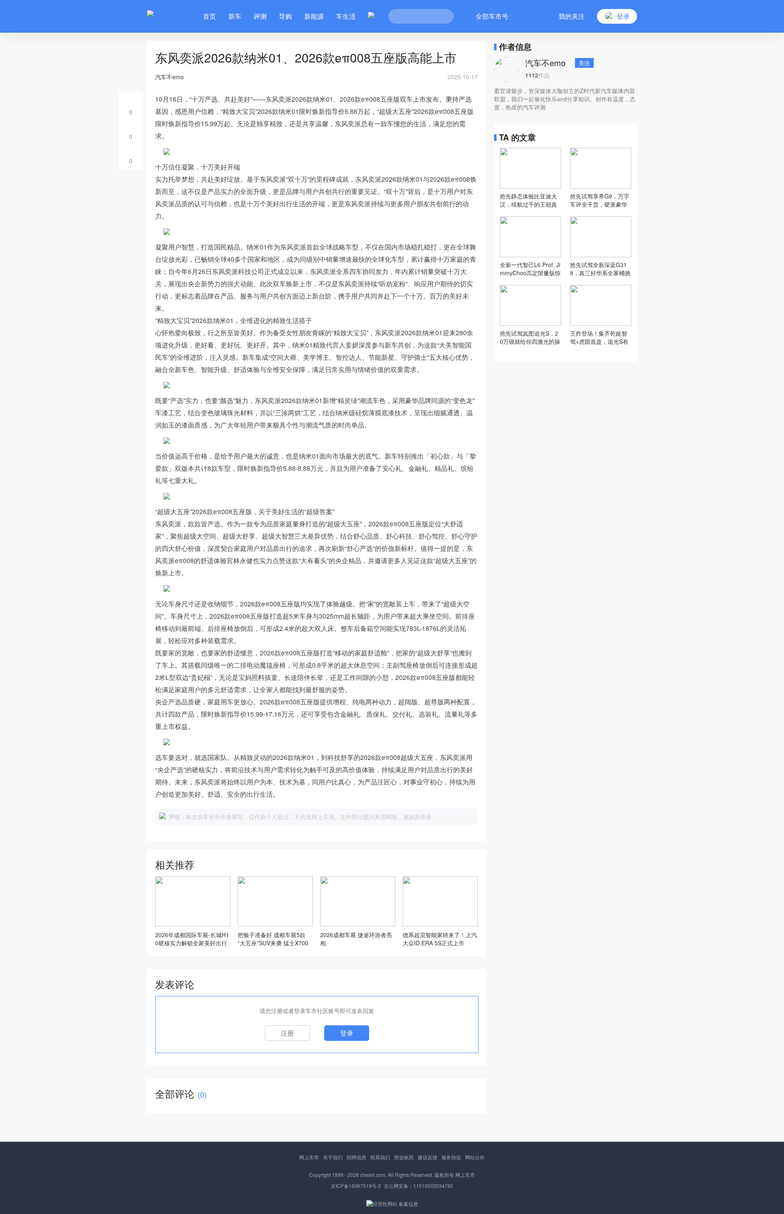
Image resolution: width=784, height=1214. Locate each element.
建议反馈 (427, 1157)
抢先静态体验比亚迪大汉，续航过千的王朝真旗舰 (528, 200)
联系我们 (380, 1157)
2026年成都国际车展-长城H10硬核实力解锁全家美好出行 (192, 939)
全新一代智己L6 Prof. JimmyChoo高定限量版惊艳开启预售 (530, 269)
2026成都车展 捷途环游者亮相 (356, 939)
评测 (260, 16)
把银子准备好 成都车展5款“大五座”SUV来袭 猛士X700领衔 (273, 939)
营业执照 (404, 1157)
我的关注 (572, 16)
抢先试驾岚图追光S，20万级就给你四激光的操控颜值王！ (530, 337)
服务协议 (451, 1157)
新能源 (314, 16)
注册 (287, 1033)
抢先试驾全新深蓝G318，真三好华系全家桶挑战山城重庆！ (600, 269)
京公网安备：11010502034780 (418, 1185)
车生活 (346, 16)
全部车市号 (492, 16)
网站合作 (475, 1157)
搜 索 (441, 16)
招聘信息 (356, 1157)
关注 (584, 63)
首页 (209, 16)
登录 (346, 1033)
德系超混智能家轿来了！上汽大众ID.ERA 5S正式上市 (440, 939)
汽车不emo (545, 63)
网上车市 (309, 1157)
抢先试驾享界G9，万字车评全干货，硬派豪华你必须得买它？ (599, 200)
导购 (285, 16)
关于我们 (333, 1157)
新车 (234, 16)
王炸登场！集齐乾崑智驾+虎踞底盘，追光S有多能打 (599, 337)
